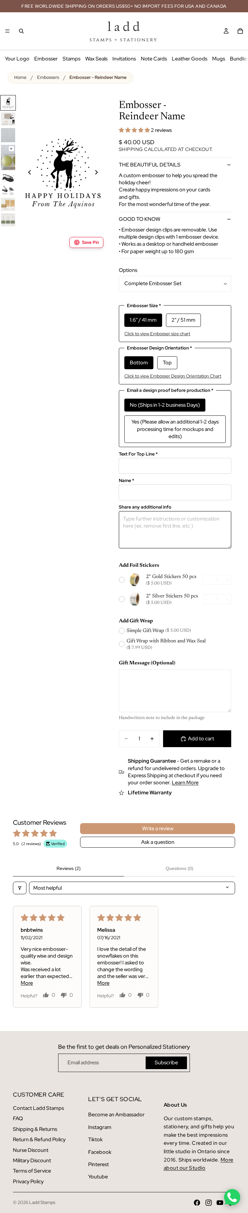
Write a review (157, 828)
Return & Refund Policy (39, 1139)
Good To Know (139, 219)
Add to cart (201, 738)
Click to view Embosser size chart (157, 334)
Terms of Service (32, 1170)
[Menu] (7, 31)
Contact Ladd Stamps (38, 1108)
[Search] (21, 31)
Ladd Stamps (42, 1202)
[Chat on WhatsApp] (232, 1197)
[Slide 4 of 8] (8, 157)
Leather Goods (189, 58)
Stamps (71, 58)
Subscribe (166, 1062)
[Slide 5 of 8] (8, 178)
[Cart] (240, 31)
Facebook (99, 1152)
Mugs (218, 58)
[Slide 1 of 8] (8, 103)
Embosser (46, 58)
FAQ (18, 1118)
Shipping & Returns (35, 1129)
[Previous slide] (26, 173)
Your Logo (17, 58)
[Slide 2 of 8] (8, 119)
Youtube (98, 1176)
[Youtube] (220, 1203)
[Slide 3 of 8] (8, 135)
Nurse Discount (30, 1150)
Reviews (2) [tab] (69, 868)
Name (126, 480)
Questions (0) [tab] (179, 868)
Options (128, 270)
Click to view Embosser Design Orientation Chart (172, 376)
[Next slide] (100, 173)
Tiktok (95, 1139)
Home (20, 77)
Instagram (99, 1127)
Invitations (124, 58)
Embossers (48, 77)
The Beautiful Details (150, 164)
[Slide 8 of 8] (8, 219)
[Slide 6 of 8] (8, 190)
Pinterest (98, 1164)
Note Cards (154, 58)
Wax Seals (96, 58)
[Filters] (19, 888)
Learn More (185, 782)
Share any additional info (145, 507)
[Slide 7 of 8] (8, 204)
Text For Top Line (138, 454)
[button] (135, 130)
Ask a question (157, 842)
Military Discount (32, 1160)
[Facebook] (197, 1203)
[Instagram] (208, 1203)
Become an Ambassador (116, 1114)
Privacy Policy (28, 1181)
